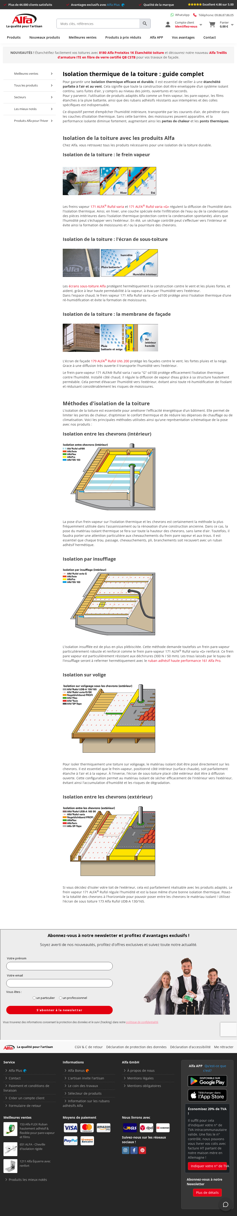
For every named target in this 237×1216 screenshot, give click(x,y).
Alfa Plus (113, 5)
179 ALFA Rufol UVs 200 (110, 361)
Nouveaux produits (44, 37)
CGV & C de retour (89, 1047)
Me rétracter (224, 1047)
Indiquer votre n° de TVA (209, 1166)
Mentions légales (140, 1078)
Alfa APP (156, 37)
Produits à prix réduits (123, 37)
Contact (209, 37)
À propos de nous (141, 1070)
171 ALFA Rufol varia (107, 206)
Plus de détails (207, 1192)
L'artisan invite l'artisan (86, 1078)
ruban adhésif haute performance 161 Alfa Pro (184, 660)
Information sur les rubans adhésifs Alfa (86, 1103)
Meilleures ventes (83, 37)
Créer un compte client (26, 1098)
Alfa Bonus (76, 1070)
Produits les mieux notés (28, 1179)
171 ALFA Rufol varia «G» (149, 206)
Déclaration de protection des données (136, 1047)
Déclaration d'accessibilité (190, 1047)
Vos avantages (183, 37)
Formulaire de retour (25, 1105)
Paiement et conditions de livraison (26, 1088)
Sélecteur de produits (85, 1093)
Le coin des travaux (83, 1086)
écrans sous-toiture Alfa (87, 286)
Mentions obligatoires (144, 1086)
